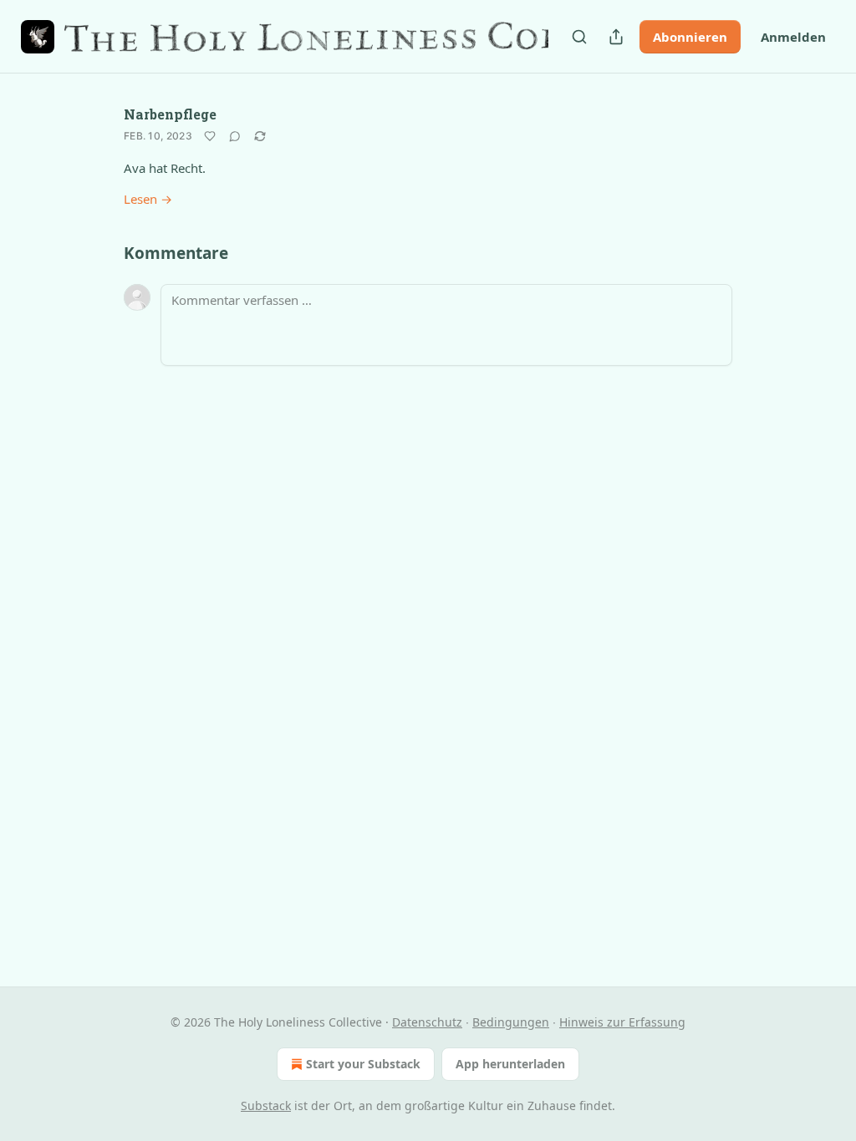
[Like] (210, 136)
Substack (266, 1105)
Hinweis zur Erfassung (622, 1022)
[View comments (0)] (235, 136)
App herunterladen (510, 1064)
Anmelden (793, 36)
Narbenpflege (170, 114)
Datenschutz (427, 1022)
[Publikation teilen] (616, 36)
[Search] (579, 36)
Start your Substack (363, 1064)
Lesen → (148, 198)
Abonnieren (690, 36)
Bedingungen (510, 1022)
